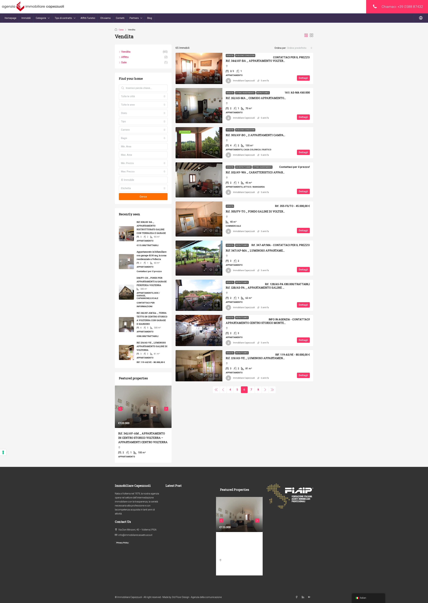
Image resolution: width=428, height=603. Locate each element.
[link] (199, 68)
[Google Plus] (310, 597)
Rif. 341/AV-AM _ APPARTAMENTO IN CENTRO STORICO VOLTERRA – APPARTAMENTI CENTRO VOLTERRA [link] (143, 438)
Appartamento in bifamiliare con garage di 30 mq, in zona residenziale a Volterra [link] (152, 255)
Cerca (143, 196)
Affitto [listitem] (125, 57)
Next (166, 409)
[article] (143, 424)
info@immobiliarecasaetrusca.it (135, 535)
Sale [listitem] (124, 62)
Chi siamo (105, 18)
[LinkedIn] (303, 597)
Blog (149, 18)
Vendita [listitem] (125, 51)
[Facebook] (297, 597)
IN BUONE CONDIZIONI (245, 55)
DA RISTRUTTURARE (243, 167)
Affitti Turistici (88, 18)
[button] (306, 35)
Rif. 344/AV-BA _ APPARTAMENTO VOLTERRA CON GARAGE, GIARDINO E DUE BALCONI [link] (284, 60)
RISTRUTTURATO (263, 93)
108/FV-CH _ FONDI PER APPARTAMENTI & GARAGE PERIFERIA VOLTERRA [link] (152, 281)
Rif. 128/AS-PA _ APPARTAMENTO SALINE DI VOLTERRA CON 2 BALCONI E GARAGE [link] (281, 287)
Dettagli (303, 78)
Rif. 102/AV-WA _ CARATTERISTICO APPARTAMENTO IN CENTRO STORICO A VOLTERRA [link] (284, 172)
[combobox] (300, 47)
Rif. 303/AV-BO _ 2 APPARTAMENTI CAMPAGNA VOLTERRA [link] (265, 135)
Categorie (41, 18)
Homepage (10, 18)
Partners (134, 18)
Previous (120, 409)
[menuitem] (420, 18)
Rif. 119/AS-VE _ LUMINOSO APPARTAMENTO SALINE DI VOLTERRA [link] (271, 358)
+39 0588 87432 (410, 7)
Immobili (26, 18)
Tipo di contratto (63, 18)
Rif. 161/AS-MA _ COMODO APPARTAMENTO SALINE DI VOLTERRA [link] (270, 98)
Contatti (120, 18)
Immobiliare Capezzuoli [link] (244, 81)
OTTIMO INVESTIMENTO (245, 93)
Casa (121, 29)
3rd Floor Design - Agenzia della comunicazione (197, 597)
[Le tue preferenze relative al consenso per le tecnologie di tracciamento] (3, 452)
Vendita (230, 55)
